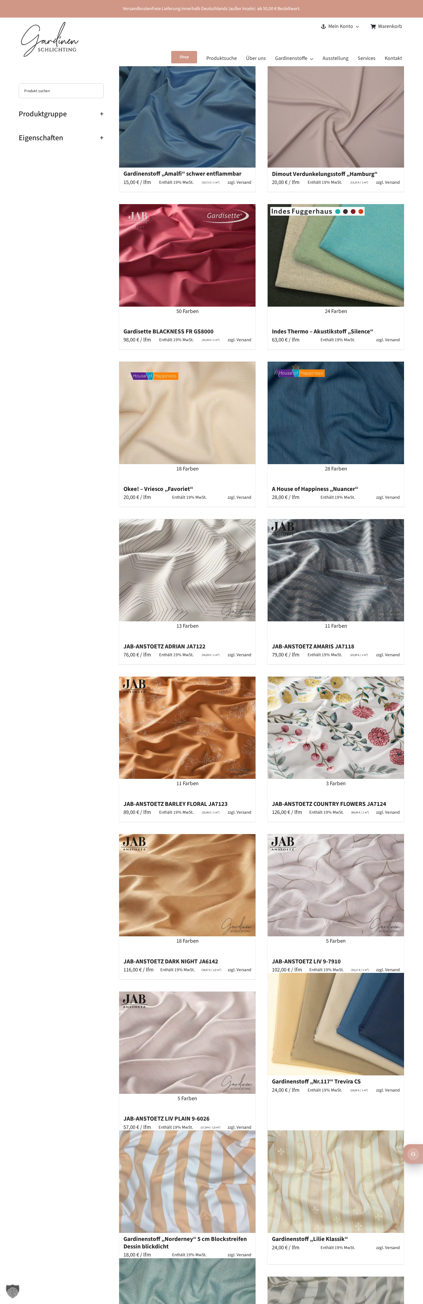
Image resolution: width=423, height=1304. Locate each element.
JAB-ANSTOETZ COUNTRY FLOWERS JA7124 (329, 804)
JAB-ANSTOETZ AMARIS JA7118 (313, 646)
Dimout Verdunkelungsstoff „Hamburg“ (325, 174)
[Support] (413, 1154)
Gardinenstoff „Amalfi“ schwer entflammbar (182, 173)
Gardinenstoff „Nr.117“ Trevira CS (316, 1081)
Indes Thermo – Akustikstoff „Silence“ (322, 331)
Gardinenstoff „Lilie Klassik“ (310, 1239)
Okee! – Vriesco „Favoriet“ (158, 489)
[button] (12, 1291)
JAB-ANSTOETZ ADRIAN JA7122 (164, 646)
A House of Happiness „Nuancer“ (315, 489)
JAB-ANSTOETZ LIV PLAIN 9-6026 (166, 1118)
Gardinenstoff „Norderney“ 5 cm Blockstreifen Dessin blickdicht (185, 1242)
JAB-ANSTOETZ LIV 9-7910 (306, 961)
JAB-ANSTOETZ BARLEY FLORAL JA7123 (175, 804)
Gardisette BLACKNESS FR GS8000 (168, 331)
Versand (244, 182)
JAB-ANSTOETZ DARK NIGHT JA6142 (170, 961)
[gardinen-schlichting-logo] (50, 25)
